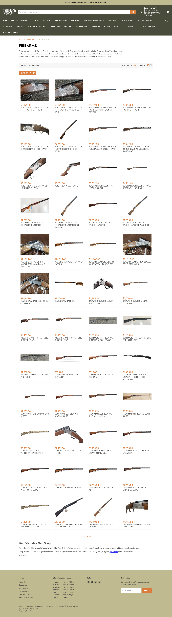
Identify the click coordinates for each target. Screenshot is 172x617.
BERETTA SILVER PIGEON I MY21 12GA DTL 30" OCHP (101, 187)
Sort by (23, 65)
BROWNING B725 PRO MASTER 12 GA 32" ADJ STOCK (68, 339)
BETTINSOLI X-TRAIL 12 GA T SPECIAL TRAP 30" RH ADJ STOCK (136, 224)
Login (167, 21)
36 (131, 65)
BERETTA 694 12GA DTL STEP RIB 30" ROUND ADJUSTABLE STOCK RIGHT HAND (136, 149)
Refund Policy (23, 588)
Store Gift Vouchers (26, 597)
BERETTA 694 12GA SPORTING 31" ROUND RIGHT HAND (34, 187)
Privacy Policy (24, 591)
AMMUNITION (61, 21)
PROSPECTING (82, 27)
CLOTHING (129, 27)
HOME (5, 21)
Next (89, 537)
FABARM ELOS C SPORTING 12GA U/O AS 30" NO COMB (34, 489)
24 (128, 65)
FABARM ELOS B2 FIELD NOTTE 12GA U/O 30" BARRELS (101, 452)
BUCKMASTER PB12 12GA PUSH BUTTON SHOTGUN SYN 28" (101, 339)
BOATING (47, 21)
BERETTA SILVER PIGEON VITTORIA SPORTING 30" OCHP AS (136, 187)
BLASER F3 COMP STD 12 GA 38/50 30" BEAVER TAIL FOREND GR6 (103, 263)
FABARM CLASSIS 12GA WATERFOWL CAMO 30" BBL (32, 452)
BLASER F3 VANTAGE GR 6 (65, 301)
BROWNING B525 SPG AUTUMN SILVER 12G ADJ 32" (101, 302)
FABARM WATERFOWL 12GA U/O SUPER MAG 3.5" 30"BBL (34, 526)
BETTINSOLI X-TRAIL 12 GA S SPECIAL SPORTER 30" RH (32, 224)
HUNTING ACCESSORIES (37, 27)
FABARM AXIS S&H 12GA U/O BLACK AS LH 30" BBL (100, 415)
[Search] (133, 12)
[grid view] (148, 65)
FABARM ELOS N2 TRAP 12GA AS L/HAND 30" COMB (136, 489)
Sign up (147, 590)
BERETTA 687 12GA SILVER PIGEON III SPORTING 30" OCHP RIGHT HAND (68, 149)
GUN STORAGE (128, 21)
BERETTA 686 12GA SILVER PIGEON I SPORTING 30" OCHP (137, 109)
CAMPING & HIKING (112, 27)
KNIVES (20, 27)
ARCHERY (96, 27)
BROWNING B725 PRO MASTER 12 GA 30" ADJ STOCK (34, 339)
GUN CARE (112, 21)
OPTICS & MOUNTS (146, 21)
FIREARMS (75, 21)
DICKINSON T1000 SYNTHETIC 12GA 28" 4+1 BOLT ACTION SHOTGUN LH (135, 377)
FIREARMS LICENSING (146, 27)
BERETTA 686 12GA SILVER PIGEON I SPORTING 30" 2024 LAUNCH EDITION (103, 110)
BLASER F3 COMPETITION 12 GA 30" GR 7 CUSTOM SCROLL (137, 263)
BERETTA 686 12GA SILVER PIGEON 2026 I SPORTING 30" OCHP (34, 109)
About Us (22, 582)
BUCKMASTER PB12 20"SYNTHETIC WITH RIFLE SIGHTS (137, 339)
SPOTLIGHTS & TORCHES (61, 27)
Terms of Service (24, 594)
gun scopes (113, 552)
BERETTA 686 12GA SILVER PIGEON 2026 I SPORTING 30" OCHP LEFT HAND (68, 110)
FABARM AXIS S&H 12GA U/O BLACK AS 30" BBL (66, 415)
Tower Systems (30, 611)
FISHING (35, 21)
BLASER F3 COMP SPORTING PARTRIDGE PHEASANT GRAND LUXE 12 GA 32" (33, 264)
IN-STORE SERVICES (10, 33)
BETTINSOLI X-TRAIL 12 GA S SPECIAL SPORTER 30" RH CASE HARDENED (67, 225)
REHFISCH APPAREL (19, 21)
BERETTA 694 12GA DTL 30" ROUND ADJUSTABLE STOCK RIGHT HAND (103, 148)
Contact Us (23, 585)
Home (21, 39)
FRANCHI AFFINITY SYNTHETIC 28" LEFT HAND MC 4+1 (68, 526)
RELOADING (7, 27)
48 (135, 65)
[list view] (150, 65)
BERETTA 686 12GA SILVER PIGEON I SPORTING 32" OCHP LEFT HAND (35, 148)
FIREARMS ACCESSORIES (94, 21)
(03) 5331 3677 (149, 14)
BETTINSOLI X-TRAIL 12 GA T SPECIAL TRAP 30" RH (100, 224)
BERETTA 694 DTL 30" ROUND (66, 186)
